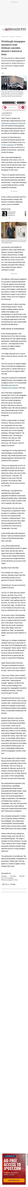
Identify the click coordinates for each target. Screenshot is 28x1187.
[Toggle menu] (3, 29)
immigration (4, 876)
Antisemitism (19, 36)
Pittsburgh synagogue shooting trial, (13, 123)
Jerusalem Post (4, 36)
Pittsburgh (21, 876)
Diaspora (12, 36)
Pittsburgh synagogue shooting (9, 879)
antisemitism (13, 876)
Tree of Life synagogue (7, 878)
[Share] (2, 73)
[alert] (14, 1169)
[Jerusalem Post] (15, 29)
